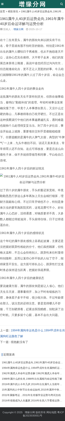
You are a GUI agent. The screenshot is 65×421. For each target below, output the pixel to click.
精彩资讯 (13, 11)
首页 (2, 11)
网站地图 (51, 412)
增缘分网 (18, 29)
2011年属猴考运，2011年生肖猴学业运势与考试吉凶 (31, 395)
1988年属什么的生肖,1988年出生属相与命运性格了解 (32, 378)
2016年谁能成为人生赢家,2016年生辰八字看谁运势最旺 (33, 400)
